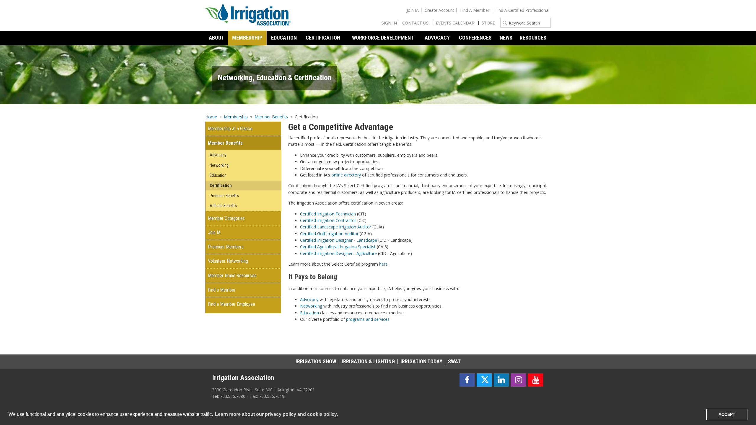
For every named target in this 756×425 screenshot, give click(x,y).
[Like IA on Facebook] (467, 380)
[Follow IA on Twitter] (484, 380)
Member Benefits (271, 117)
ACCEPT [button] (726, 414)
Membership (236, 117)
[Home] (248, 15)
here (383, 264)
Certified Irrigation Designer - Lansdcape (338, 240)
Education (309, 313)
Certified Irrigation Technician (328, 214)
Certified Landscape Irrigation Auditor (335, 227)
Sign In (389, 23)
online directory (346, 175)
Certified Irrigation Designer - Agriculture (338, 253)
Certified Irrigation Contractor (328, 220)
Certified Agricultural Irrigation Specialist (338, 246)
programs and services (368, 319)
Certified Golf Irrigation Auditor (329, 233)
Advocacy (309, 299)
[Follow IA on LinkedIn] (501, 380)
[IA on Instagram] (518, 380)
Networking (311, 306)
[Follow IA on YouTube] (535, 380)
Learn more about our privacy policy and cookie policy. (276, 414)
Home (211, 117)
